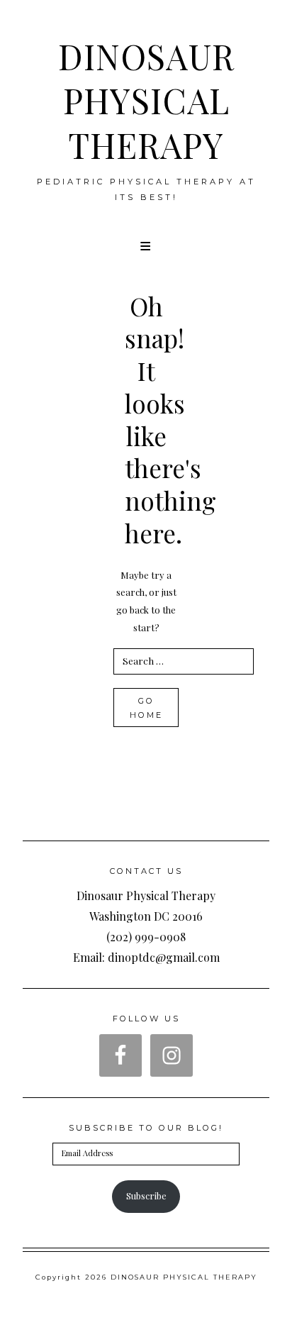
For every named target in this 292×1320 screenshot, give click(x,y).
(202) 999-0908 (146, 936)
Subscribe (146, 1195)
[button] (146, 246)
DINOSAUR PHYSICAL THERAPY (146, 100)
